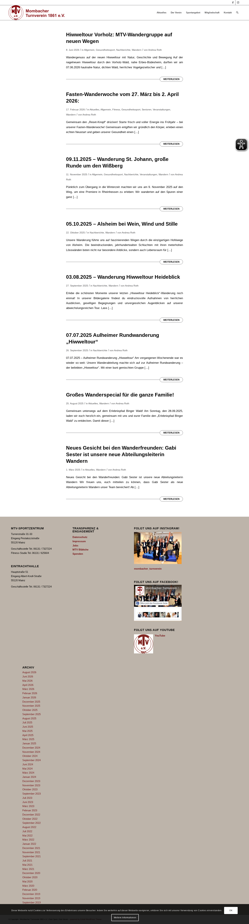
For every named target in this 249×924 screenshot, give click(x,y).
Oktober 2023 (29, 789)
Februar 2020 (29, 889)
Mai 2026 (27, 680)
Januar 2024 (29, 776)
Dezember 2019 (31, 894)
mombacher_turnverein (148, 568)
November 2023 (31, 785)
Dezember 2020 (31, 873)
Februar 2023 (29, 810)
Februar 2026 (29, 693)
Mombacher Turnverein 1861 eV (167, 588)
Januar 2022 (29, 843)
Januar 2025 (29, 743)
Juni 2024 (27, 764)
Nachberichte (123, 50)
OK (230, 910)
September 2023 (31, 793)
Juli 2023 (27, 797)
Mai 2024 (27, 768)
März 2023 (28, 806)
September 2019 (31, 902)
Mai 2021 (27, 864)
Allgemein (89, 50)
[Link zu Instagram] (238, 2)
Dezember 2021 (31, 848)
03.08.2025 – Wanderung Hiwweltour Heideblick (123, 277)
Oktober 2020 (29, 877)
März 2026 (28, 689)
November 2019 (31, 898)
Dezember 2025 (31, 701)
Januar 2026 (29, 697)
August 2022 (29, 827)
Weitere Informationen (125, 917)
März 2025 (28, 739)
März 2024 (28, 772)
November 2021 (31, 852)
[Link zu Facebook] (232, 2)
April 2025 (27, 735)
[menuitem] (161, 12)
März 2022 (28, 839)
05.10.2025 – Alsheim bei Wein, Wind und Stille (122, 224)
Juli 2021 (27, 860)
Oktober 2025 (29, 710)
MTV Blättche (80, 549)
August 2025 (29, 718)
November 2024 (31, 751)
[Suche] (237, 12)
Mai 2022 (27, 835)
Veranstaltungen (161, 109)
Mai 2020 (27, 881)
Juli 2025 (27, 722)
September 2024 (31, 760)
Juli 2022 (27, 831)
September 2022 (31, 822)
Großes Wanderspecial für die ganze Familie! (120, 395)
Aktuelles (94, 109)
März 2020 (28, 885)
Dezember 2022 (31, 814)
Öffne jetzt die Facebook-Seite (154, 603)
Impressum (79, 541)
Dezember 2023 (31, 781)
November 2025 (31, 705)
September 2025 (31, 714)
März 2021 (28, 869)
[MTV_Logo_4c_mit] (36, 12)
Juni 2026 (27, 676)
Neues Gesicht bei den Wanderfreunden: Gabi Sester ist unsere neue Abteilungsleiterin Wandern (121, 454)
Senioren (146, 109)
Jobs (75, 545)
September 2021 (31, 856)
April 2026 (27, 684)
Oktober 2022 (29, 818)
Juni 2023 (27, 802)
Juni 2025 (27, 726)
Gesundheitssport (105, 50)
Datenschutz (79, 537)
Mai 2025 (27, 730)
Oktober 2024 (29, 755)
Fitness (116, 109)
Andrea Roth (155, 50)
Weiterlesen (171, 79)
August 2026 (29, 672)
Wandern (136, 50)
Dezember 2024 (31, 747)
